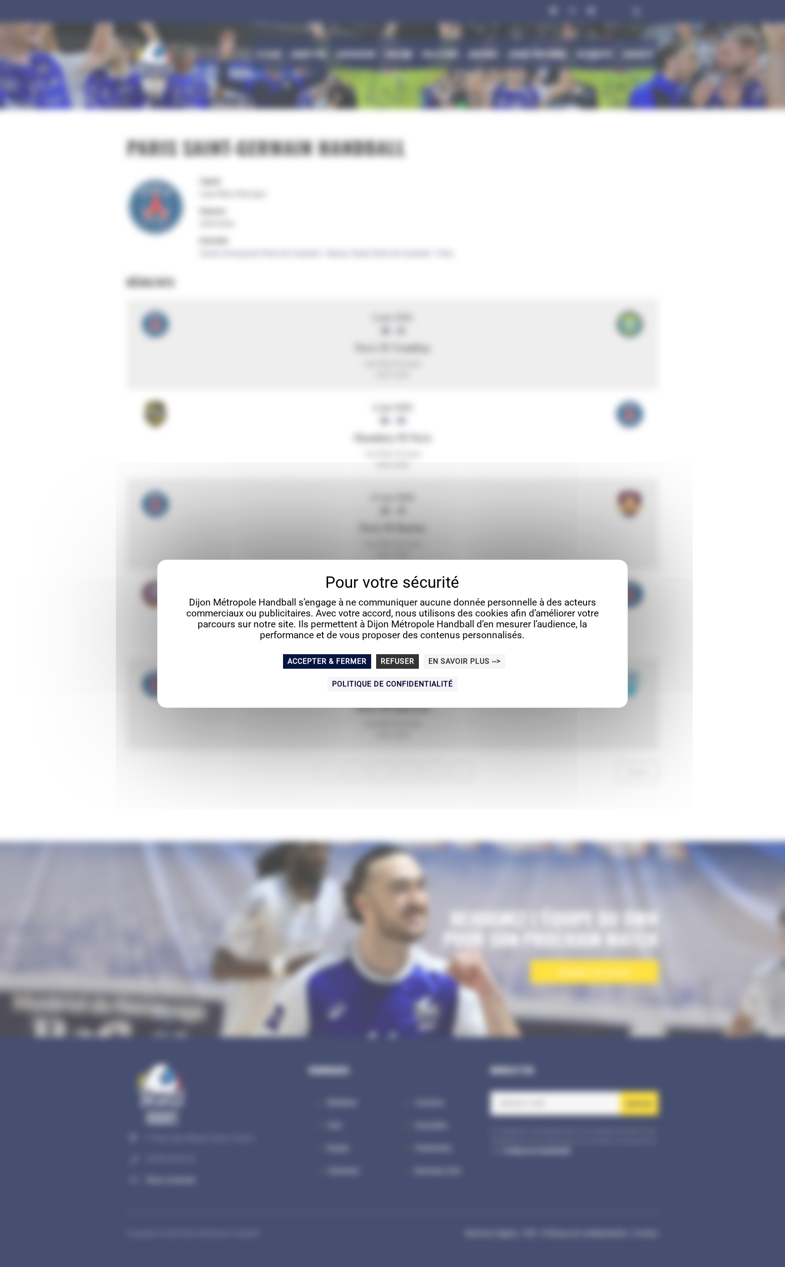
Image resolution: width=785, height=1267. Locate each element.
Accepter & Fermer (327, 661)
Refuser (397, 661)
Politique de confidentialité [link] (392, 684)
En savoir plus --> (464, 661)
